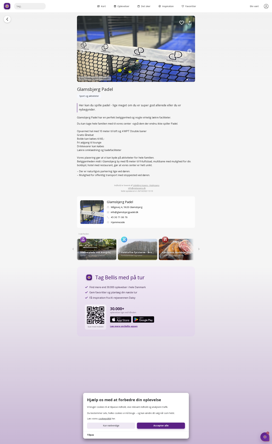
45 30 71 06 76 (119, 217)
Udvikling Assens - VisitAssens (146, 185)
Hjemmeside (118, 222)
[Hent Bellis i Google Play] (143, 319)
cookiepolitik (104, 418)
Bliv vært (254, 6)
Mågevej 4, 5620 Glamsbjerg (126, 207)
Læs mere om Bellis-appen (124, 326)
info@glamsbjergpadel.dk (124, 212)
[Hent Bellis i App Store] (120, 319)
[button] (82, 51)
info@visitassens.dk (137, 188)
